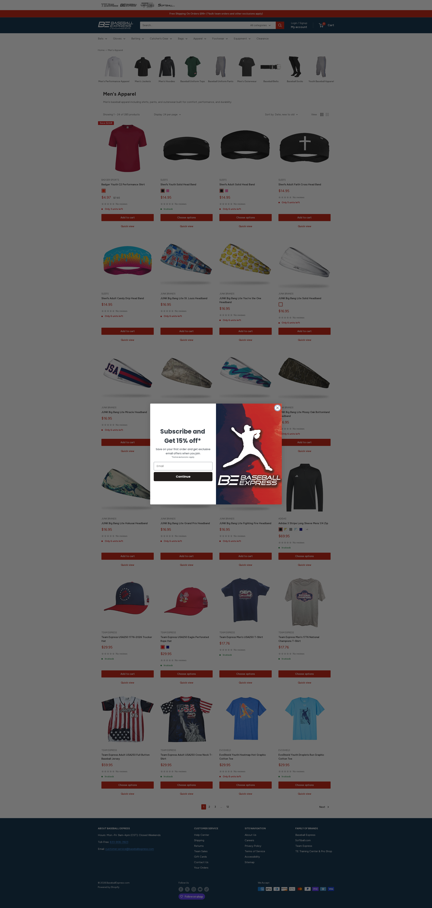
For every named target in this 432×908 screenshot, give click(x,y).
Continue (183, 476)
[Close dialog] (277, 408)
